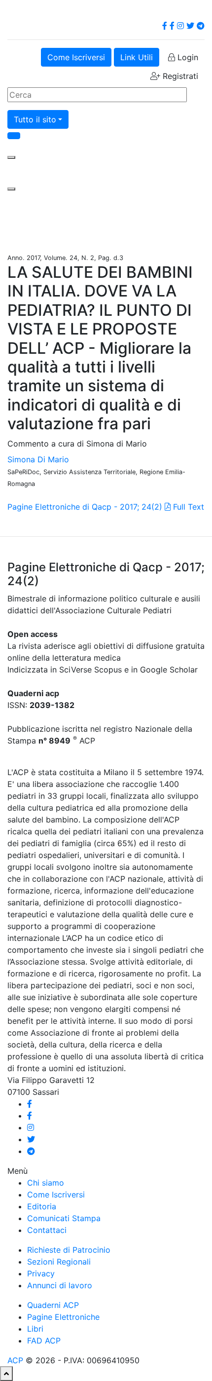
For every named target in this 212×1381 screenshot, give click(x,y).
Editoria (41, 1206)
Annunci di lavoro (59, 1285)
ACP (15, 1360)
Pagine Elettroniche (63, 1317)
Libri (35, 1329)
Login (186, 57)
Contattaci (47, 1230)
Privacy (41, 1273)
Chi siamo (45, 1183)
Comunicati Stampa (64, 1218)
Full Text (187, 507)
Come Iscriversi (76, 57)
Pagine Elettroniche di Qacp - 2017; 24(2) (84, 507)
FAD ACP (44, 1340)
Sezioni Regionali (59, 1262)
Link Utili (136, 57)
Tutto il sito (35, 119)
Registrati (179, 76)
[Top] (6, 1373)
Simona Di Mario (38, 459)
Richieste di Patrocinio (68, 1250)
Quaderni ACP (53, 1305)
